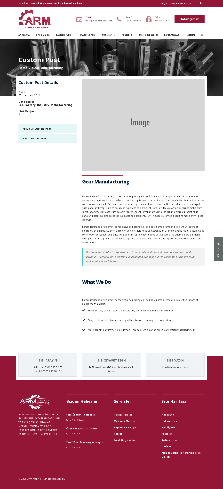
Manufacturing (62, 105)
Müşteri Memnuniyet (181, 3)
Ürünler (107, 35)
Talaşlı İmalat (123, 414)
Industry (43, 105)
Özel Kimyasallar (125, 440)
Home (23, 68)
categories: (26, 101)
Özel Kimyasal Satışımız (81, 428)
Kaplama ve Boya (125, 427)
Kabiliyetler (63, 35)
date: (22, 92)
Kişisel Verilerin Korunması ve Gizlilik (181, 454)
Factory (30, 105)
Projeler (127, 35)
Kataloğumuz (189, 19)
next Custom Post (34, 138)
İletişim (190, 35)
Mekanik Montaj (124, 421)
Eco (20, 105)
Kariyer (164, 3)
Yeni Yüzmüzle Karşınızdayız (84, 442)
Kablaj (118, 433)
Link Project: (27, 111)
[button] (202, 35)
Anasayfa (24, 35)
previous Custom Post (37, 128)
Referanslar (171, 35)
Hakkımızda (42, 35)
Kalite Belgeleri (148, 35)
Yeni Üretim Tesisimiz (80, 414)
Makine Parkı (88, 35)
